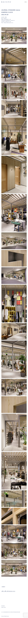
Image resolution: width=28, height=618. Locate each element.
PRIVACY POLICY (3, 607)
